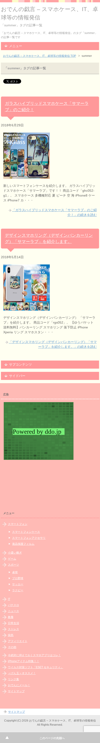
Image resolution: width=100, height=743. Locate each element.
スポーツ (13, 564)
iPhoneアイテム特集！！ (23, 661)
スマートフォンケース (26, 532)
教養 (10, 617)
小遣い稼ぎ (15, 552)
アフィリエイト (17, 641)
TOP (39, 56)
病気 (10, 635)
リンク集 (13, 679)
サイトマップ (16, 691)
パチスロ (13, 605)
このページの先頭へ (52, 738)
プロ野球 (17, 578)
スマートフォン (17, 524)
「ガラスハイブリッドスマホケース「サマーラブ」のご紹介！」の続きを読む (54, 212)
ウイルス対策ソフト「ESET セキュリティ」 (35, 667)
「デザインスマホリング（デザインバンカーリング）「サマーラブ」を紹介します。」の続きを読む (53, 344)
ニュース (13, 611)
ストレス (13, 629)
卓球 (15, 572)
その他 (12, 647)
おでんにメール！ (19, 685)
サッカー (17, 584)
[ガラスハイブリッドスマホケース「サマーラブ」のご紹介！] (26, 176)
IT (9, 599)
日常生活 (13, 623)
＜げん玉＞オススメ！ (22, 673)
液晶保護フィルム (23, 544)
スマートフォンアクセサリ (29, 538)
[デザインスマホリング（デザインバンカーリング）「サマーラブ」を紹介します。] (26, 308)
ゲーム (12, 558)
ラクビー (17, 590)
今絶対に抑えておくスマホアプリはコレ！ (34, 655)
